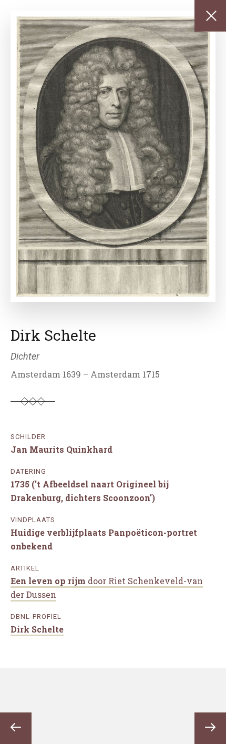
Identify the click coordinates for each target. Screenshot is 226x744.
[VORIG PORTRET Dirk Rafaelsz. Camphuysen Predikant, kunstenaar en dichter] (16, 728)
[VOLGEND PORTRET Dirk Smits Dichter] (210, 728)
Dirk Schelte (37, 629)
